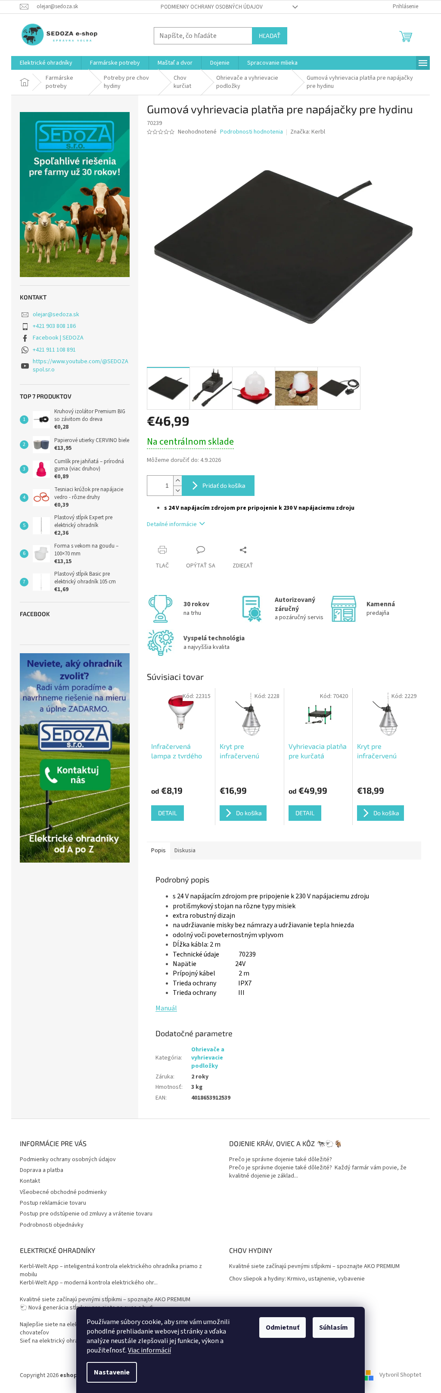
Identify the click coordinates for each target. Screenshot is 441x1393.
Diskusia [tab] (185, 850)
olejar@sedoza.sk (56, 314)
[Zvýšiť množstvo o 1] (177, 481)
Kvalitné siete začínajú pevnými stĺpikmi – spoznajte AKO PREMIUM (105, 1300)
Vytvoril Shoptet (400, 1375)
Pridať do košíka (223, 485)
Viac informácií (149, 1350)
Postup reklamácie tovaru (53, 1203)
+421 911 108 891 (54, 350)
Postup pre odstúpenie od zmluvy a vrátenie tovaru (86, 1213)
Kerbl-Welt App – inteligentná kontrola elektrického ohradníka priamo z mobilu (111, 1270)
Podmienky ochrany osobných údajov (212, 7)
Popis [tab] (158, 850)
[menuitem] (46, 63)
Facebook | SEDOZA (58, 337)
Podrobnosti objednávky (52, 1225)
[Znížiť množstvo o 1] (177, 490)
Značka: (307, 132)
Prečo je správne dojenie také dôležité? (280, 1160)
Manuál (166, 1008)
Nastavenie (112, 1372)
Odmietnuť (282, 1327)
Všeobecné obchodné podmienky (63, 1192)
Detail (167, 812)
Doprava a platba (41, 1170)
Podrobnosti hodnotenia (251, 132)
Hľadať (269, 35)
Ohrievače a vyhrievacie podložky (207, 1058)
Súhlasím (333, 1327)
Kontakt (30, 1181)
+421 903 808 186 (54, 326)
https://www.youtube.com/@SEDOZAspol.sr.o (80, 365)
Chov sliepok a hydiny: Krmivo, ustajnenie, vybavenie (297, 1279)
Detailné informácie (172, 524)
